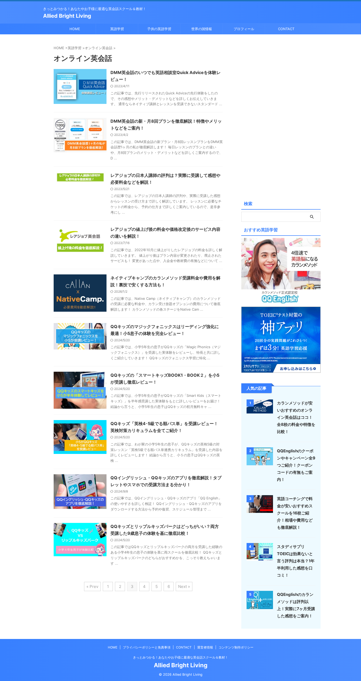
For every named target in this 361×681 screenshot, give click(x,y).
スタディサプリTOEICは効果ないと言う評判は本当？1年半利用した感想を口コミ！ (295, 561)
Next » (184, 586)
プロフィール (244, 29)
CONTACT (286, 29)
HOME (75, 29)
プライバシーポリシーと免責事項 (146, 647)
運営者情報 (205, 647)
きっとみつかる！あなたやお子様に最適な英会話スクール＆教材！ (180, 657)
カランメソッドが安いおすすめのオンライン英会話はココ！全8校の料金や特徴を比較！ (296, 417)
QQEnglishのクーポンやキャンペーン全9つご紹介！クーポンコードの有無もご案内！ (296, 465)
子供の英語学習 (159, 29)
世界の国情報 (201, 29)
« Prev (92, 586)
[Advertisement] (281, 116)
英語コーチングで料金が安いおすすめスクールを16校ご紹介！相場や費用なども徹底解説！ (295, 513)
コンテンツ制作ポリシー (236, 647)
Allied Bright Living (67, 16)
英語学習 (117, 29)
